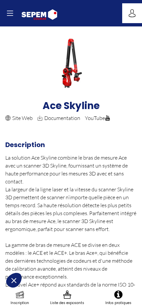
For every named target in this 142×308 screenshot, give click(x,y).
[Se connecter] (132, 13)
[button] (10, 13)
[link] (20, 298)
